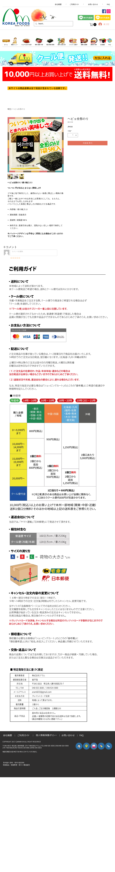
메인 (9, 109)
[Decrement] (69, 135)
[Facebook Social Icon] (104, 11)
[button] (93, 24)
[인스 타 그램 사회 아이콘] (109, 11)
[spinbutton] (73, 135)
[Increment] (76, 135)
